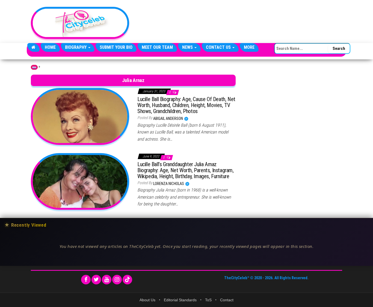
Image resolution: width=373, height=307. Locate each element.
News (188, 47)
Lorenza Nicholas (169, 183)
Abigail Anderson (168, 118)
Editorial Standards (180, 300)
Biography (76, 47)
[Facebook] (86, 279)
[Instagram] (117, 279)
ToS (208, 300)
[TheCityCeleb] (33, 47)
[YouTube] (106, 279)
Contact (226, 300)
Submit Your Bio (116, 47)
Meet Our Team (157, 47)
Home (50, 47)
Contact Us (219, 47)
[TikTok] (127, 279)
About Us (147, 300)
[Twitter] (96, 279)
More (249, 47)
